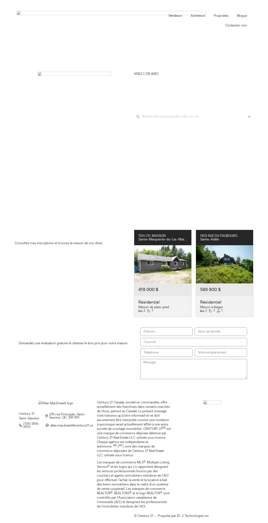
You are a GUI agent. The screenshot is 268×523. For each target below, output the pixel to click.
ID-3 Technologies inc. (193, 516)
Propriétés (221, 16)
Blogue (242, 16)
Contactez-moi (236, 25)
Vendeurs (175, 16)
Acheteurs (198, 16)
